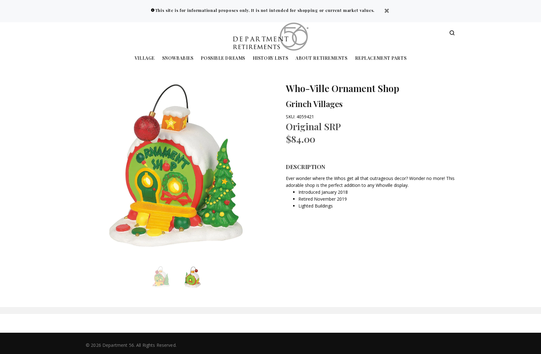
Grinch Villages (314, 103)
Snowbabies (177, 58)
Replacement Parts (381, 58)
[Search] (452, 33)
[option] (165, 277)
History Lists (270, 58)
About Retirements (322, 58)
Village (145, 58)
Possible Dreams (223, 58)
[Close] (386, 11)
